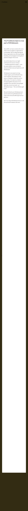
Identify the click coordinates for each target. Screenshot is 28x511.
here (19, 100)
